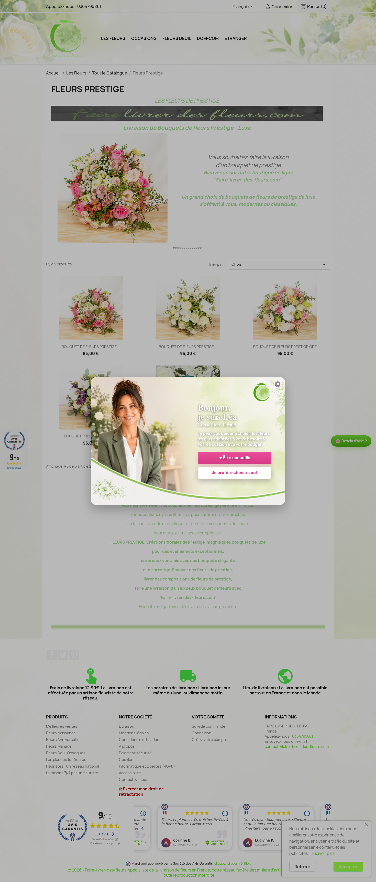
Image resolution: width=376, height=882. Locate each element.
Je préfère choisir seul (234, 473)
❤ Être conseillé (234, 458)
